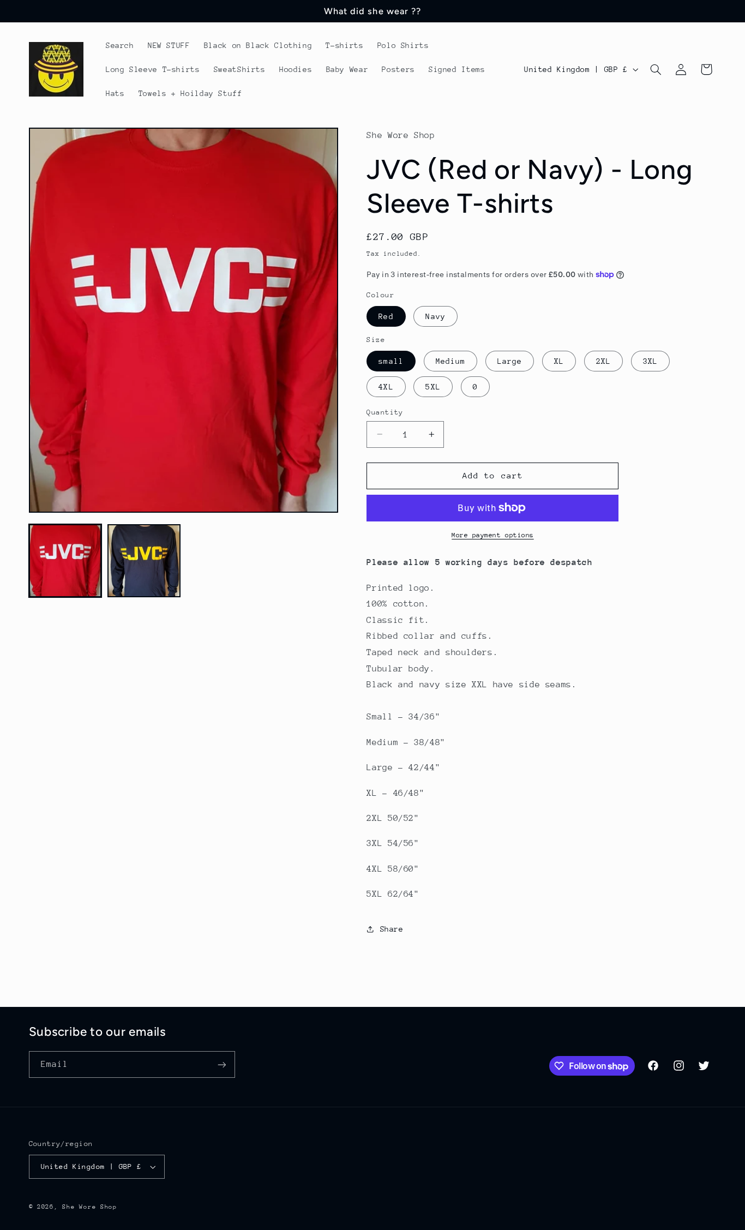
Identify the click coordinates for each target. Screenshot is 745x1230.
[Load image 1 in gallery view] (65, 560)
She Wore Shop (89, 1206)
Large (509, 360)
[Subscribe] (221, 1064)
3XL (650, 360)
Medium (450, 360)
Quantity (385, 411)
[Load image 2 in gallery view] (144, 560)
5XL (432, 386)
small (390, 360)
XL (559, 360)
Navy (435, 315)
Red (385, 315)
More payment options (493, 535)
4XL (385, 386)
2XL (603, 360)
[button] (655, 69)
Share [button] (391, 928)
